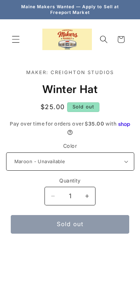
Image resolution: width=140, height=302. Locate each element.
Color (70, 146)
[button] (15, 39)
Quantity (70, 180)
